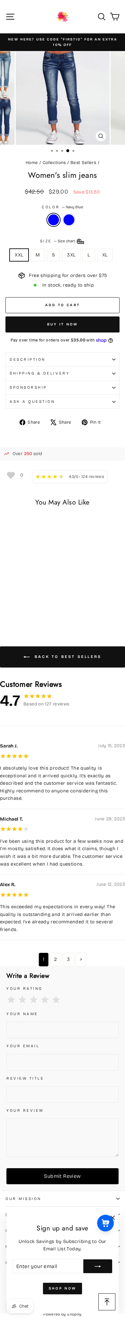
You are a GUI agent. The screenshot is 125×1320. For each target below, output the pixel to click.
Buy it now (62, 324)
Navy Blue (53, 219)
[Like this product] (11, 475)
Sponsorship (28, 387)
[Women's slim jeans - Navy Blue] (9, 607)
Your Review (25, 1110)
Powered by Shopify (62, 1314)
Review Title (25, 1078)
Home (32, 162)
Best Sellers (83, 162)
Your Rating (24, 988)
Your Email (22, 1046)
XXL (19, 255)
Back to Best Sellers (67, 656)
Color (62, 207)
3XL (71, 255)
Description (28, 359)
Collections (54, 162)
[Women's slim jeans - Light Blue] (16, 607)
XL (105, 255)
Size (58, 241)
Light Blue (69, 219)
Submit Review (62, 1176)
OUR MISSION (23, 1198)
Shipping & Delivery (40, 373)
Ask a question (32, 401)
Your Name (22, 1014)
